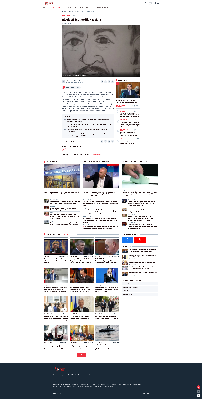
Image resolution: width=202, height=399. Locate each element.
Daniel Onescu (90, 313)
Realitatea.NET (56, 384)
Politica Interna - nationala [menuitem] (100, 7)
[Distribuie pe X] (112, 81)
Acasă (65, 11)
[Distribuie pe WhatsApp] (109, 81)
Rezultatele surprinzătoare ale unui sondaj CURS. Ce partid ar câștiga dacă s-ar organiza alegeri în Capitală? (139, 194)
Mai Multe (81, 355)
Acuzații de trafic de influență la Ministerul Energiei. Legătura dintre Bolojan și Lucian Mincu (88, 120)
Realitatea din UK (88, 386)
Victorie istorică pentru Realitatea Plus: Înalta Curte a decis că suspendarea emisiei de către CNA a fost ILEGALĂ (55, 290)
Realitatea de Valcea (108, 386)
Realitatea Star (75, 384)
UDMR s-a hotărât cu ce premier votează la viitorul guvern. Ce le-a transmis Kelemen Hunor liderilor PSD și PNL (100, 203)
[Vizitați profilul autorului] (63, 81)
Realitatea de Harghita (78, 386)
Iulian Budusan (64, 285)
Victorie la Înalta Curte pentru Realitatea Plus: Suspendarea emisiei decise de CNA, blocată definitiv (80, 290)
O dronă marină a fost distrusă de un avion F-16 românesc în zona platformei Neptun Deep (106, 347)
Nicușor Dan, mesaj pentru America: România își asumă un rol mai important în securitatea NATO (142, 226)
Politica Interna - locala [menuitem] (82, 7)
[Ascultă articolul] (198, 387)
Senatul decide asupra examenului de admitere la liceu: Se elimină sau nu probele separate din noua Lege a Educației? (56, 319)
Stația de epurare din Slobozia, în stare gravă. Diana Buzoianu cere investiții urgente (106, 289)
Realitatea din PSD (63, 256)
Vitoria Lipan (75, 81)
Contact (55, 374)
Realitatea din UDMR (137, 384)
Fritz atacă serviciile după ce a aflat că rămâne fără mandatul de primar (56, 261)
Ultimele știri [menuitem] (47, 7)
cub (64, 149)
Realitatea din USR (84, 384)
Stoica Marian (64, 342)
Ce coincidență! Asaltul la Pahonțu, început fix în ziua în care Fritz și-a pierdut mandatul (89, 125)
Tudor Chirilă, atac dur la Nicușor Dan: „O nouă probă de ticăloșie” (141, 211)
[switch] (150, 3)
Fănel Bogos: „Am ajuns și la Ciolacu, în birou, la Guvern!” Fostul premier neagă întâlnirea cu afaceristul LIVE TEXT (99, 194)
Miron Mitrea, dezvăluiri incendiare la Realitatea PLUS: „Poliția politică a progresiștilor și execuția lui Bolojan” (100, 220)
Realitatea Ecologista (116, 384)
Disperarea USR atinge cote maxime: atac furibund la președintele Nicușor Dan (87, 130)
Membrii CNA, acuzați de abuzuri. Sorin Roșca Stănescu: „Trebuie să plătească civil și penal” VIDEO (88, 135)
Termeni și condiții (62, 374)
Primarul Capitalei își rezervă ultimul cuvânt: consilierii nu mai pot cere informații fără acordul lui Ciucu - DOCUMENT (142, 218)
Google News (96, 154)
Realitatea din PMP (127, 384)
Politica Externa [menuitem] (67, 7)
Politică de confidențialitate (74, 374)
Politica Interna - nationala (121, 106)
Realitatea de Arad (98, 386)
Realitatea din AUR (105, 384)
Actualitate (76, 11)
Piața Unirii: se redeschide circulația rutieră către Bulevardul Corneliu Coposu (128, 134)
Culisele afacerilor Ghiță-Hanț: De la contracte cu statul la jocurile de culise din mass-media (100, 227)
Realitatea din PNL (67, 386)
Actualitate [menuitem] (56, 7)
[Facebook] (155, 3)
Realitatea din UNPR (94, 384)
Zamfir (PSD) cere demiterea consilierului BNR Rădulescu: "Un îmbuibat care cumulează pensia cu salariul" (81, 319)
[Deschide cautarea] (145, 3)
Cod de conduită (86, 374)
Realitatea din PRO (57, 386)
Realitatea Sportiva (65, 384)
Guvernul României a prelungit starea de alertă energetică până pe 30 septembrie (64, 224)
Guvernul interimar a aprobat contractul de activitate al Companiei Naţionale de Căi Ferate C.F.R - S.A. (54, 348)
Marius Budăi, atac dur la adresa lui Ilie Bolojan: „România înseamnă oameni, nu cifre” (129, 143)
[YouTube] (158, 3)
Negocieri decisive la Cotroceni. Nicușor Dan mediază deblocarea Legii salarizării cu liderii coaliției (130, 124)
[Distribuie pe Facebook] (105, 81)
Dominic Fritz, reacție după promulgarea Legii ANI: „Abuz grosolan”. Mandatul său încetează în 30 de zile (141, 203)
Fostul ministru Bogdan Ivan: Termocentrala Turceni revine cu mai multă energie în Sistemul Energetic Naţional (127, 103)
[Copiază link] (102, 81)
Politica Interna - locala (124, 130)
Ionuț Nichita (115, 285)
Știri (70, 11)
